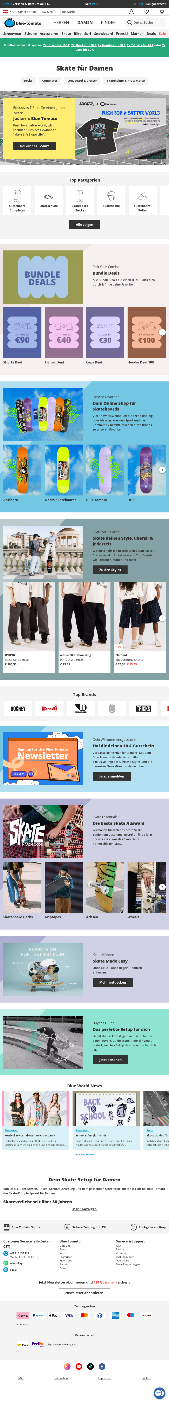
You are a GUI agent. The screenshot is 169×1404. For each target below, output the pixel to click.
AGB (20, 1378)
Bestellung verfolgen (128, 1264)
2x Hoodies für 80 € (111, 45)
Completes (50, 81)
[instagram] (67, 1366)
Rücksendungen (125, 1257)
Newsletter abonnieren (84, 1293)
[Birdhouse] (81, 708)
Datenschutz (61, 1378)
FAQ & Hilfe (48, 12)
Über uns (65, 1245)
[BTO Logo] (29, 22)
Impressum (104, 1378)
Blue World (67, 12)
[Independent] (49, 708)
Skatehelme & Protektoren (126, 81)
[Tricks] (143, 708)
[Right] (162, 332)
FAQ (118, 1245)
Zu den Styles (110, 569)
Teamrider (66, 1257)
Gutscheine (122, 1260)
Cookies (146, 1378)
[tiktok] (90, 1366)
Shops (63, 1249)
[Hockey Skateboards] (18, 708)
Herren (61, 22)
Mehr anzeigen (84, 1209)
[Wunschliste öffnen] (146, 12)
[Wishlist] (52, 585)
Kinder (108, 22)
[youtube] (78, 1366)
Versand (121, 1253)
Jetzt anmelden (111, 776)
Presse (63, 1264)
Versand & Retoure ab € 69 (26, 4)
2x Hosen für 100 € (56, 45)
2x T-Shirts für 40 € (140, 45)
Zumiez (64, 1268)
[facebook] (102, 1366)
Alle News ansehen (84, 1154)
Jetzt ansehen (110, 1059)
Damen (85, 22)
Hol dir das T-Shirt (34, 146)
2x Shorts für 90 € (83, 45)
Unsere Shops (27, 12)
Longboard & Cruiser (82, 81)
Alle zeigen (84, 224)
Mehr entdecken (112, 982)
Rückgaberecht (149, 4)
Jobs (62, 1253)
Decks (28, 81)
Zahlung (120, 1249)
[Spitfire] (112, 708)
